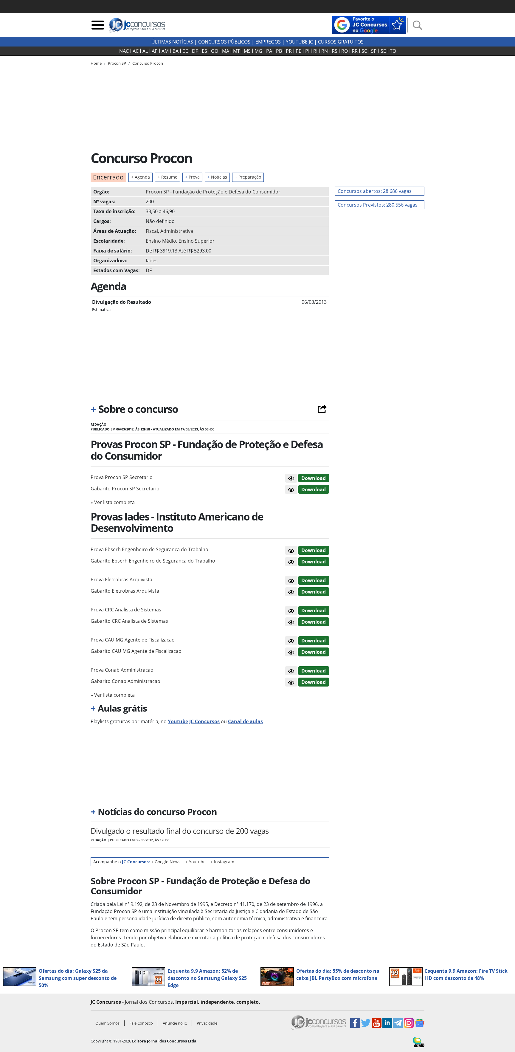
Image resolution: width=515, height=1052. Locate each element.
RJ (315, 51)
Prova (192, 177)
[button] (291, 478)
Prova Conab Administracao (122, 670)
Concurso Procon (147, 63)
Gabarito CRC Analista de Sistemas (129, 621)
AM (165, 51)
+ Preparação (248, 177)
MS (247, 51)
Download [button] (313, 478)
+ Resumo (167, 177)
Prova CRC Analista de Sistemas (126, 609)
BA (176, 51)
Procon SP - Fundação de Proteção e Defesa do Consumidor (213, 191)
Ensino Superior (197, 241)
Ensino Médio (161, 241)
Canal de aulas (245, 721)
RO (344, 51)
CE (185, 51)
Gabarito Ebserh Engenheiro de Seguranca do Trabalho (153, 560)
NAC (124, 51)
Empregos (268, 41)
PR (289, 51)
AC (136, 51)
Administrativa (176, 231)
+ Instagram (222, 861)
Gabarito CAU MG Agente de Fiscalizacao (136, 651)
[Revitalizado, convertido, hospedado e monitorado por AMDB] (418, 1042)
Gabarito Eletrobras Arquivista (125, 591)
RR (355, 51)
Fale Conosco (141, 1023)
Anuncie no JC (175, 1023)
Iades (152, 260)
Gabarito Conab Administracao (125, 681)
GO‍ (214, 51)
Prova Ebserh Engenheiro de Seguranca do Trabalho (149, 549)
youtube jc (299, 41)
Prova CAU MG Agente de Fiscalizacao (133, 639)
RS (334, 51)
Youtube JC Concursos (194, 721)
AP (155, 51)
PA (269, 51)
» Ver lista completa (113, 502)
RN (324, 51)
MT (236, 51)
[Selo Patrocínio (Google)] (369, 24)
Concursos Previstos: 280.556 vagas (378, 205)
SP (374, 51)
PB (279, 51)
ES (204, 51)
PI (307, 51)
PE (298, 51)
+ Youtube (195, 861)
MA (225, 51)
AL (145, 51)
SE (383, 51)
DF (195, 51)
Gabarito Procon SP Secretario (125, 488)
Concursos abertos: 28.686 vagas (375, 191)
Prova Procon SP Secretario (122, 477)
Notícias (217, 177)
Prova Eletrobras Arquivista (121, 579)
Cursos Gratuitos (341, 41)
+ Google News (166, 861)
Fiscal (152, 231)
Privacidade (207, 1023)
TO (393, 51)
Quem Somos (107, 1023)
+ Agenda (140, 177)
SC (364, 51)
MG (258, 51)
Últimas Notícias (172, 41)
